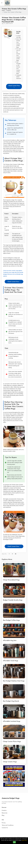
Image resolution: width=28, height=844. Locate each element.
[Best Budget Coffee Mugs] (14, 610)
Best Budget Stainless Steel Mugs (13, 681)
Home (3, 10)
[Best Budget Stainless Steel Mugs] (14, 671)
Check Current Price (14, 85)
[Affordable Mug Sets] (14, 630)
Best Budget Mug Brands (11, 701)
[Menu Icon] (2, 3)
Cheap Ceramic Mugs (10, 762)
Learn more (24, 840)
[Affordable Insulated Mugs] (14, 711)
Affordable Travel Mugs (10, 661)
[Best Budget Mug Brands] (14, 691)
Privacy (4, 823)
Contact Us (5, 828)
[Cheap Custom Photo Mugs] (14, 731)
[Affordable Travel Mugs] (14, 651)
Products (8, 10)
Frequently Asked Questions (18, 76)
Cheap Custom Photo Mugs (12, 741)
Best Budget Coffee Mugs (11, 620)
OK (14, 842)
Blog (3, 815)
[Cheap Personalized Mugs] (14, 570)
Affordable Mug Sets (9, 640)
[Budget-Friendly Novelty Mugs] (14, 590)
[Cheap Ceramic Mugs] (14, 752)
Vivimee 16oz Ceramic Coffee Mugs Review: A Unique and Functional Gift (14, 19)
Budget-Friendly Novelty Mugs (12, 600)
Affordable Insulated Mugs (11, 721)
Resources (4, 813)
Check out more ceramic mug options (12, 270)
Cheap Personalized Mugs (11, 580)
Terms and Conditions (7, 825)
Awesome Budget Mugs (10, 798)
